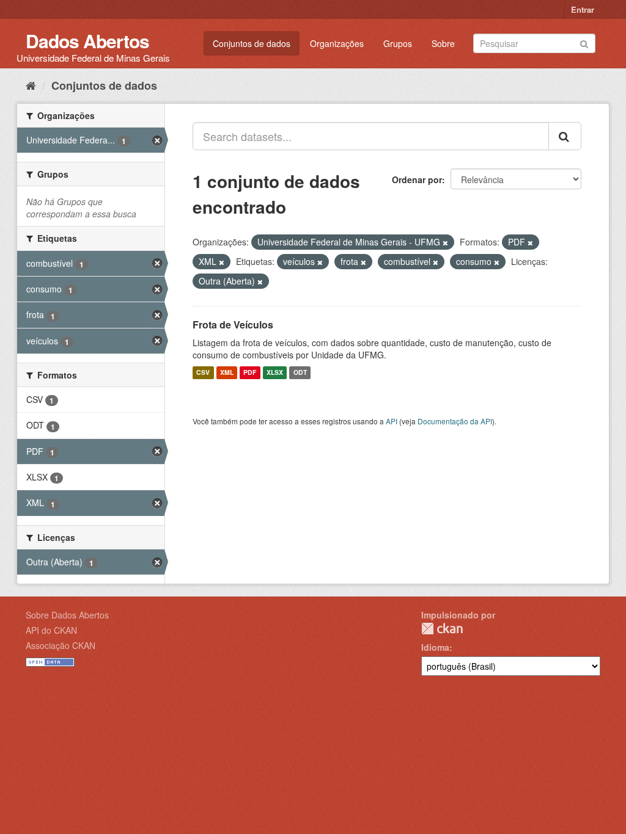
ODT (300, 372)
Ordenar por (417, 179)
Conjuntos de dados (251, 43)
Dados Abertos (87, 40)
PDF (249, 372)
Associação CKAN (60, 645)
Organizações (337, 43)
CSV (203, 372)
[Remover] (445, 242)
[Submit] (584, 42)
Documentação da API (455, 421)
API (391, 421)
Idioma (435, 647)
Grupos (397, 43)
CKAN (442, 628)
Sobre (443, 43)
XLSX (275, 372)
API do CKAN (51, 630)
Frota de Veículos (233, 324)
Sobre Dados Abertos (67, 615)
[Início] (31, 85)
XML (227, 372)
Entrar (582, 9)
